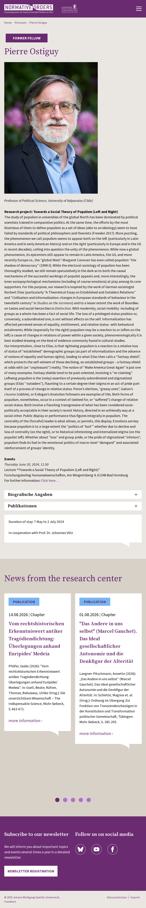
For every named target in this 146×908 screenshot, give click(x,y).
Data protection (117, 897)
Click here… (50, 480)
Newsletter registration (30, 871)
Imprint (135, 897)
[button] (57, 800)
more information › (26, 720)
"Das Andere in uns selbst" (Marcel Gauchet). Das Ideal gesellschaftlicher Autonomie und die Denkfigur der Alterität (108, 642)
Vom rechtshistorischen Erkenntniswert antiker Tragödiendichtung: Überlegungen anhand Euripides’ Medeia (36, 639)
